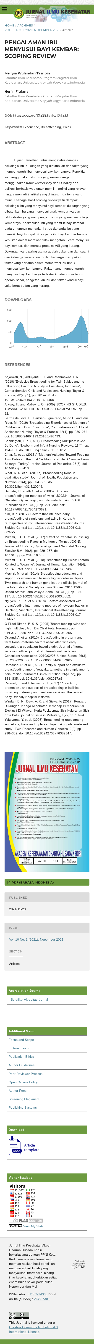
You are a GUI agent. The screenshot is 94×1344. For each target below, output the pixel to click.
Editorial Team (19, 1048)
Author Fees (17, 1090)
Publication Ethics (21, 1056)
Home (9, 25)
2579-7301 (42, 1299)
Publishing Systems (23, 1107)
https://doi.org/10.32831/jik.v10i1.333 (40, 115)
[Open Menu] (4, 9)
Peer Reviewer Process (25, 1074)
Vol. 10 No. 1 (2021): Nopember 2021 (32, 30)
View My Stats (33, 1226)
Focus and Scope (21, 1040)
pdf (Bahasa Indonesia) (32, 882)
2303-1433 (38, 1294)
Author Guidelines (21, 1065)
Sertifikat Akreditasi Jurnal (29, 999)
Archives (25, 25)
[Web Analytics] (15, 1226)
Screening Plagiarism (24, 1099)
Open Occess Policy (23, 1082)
